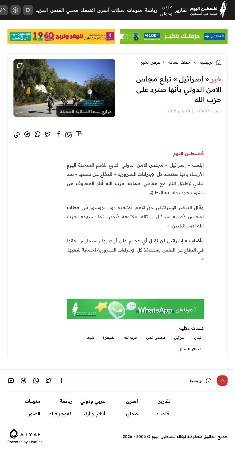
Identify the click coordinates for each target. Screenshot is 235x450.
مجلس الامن (155, 337)
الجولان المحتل (190, 349)
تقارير (181, 10)
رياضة (151, 10)
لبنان (197, 337)
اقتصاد (88, 10)
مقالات (118, 10)
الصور (34, 413)
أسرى (103, 10)
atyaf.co (36, 442)
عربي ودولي (92, 401)
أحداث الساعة (179, 62)
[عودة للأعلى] (222, 380)
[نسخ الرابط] (16, 135)
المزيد (42, 10)
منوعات (134, 10)
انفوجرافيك (60, 413)
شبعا (90, 337)
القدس (57, 10)
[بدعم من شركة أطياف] (25, 433)
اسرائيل (179, 337)
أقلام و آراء (94, 413)
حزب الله (131, 337)
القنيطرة (109, 337)
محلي (72, 10)
